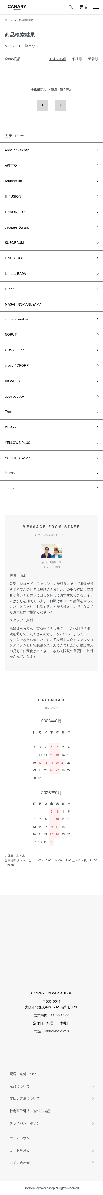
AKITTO (11, 165)
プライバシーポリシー (26, 1123)
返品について (20, 1086)
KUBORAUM (14, 242)
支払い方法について (25, 1098)
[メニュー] (96, 7)
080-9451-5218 (57, 1031)
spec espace (14, 396)
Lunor (9, 289)
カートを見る (20, 1150)
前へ (42, 105)
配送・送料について (25, 1073)
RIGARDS (12, 380)
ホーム (8, 19)
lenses (10, 472)
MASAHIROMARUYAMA (23, 304)
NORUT (11, 334)
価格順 (77, 58)
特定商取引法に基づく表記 (30, 1110)
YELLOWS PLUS (17, 442)
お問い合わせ (20, 1162)
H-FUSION (13, 196)
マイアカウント (21, 1137)
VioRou (10, 427)
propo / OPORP (17, 365)
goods (9, 488)
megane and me (17, 319)
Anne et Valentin (17, 150)
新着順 (93, 58)
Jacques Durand (17, 227)
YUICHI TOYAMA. (18, 457)
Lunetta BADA (15, 273)
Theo (9, 411)
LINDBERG (13, 258)
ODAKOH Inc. (15, 349)
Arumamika (13, 180)
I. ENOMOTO (15, 211)
